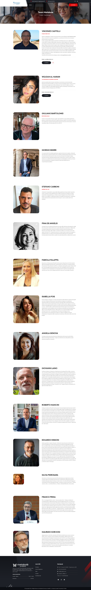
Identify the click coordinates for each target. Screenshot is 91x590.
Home (30, 4)
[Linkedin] (64, 580)
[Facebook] (58, 580)
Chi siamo (37, 567)
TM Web (64, 588)
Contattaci (73, 4)
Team (36, 571)
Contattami (46, 62)
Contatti (36, 573)
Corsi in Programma (38, 569)
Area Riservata (38, 575)
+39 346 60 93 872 (51, 1)
